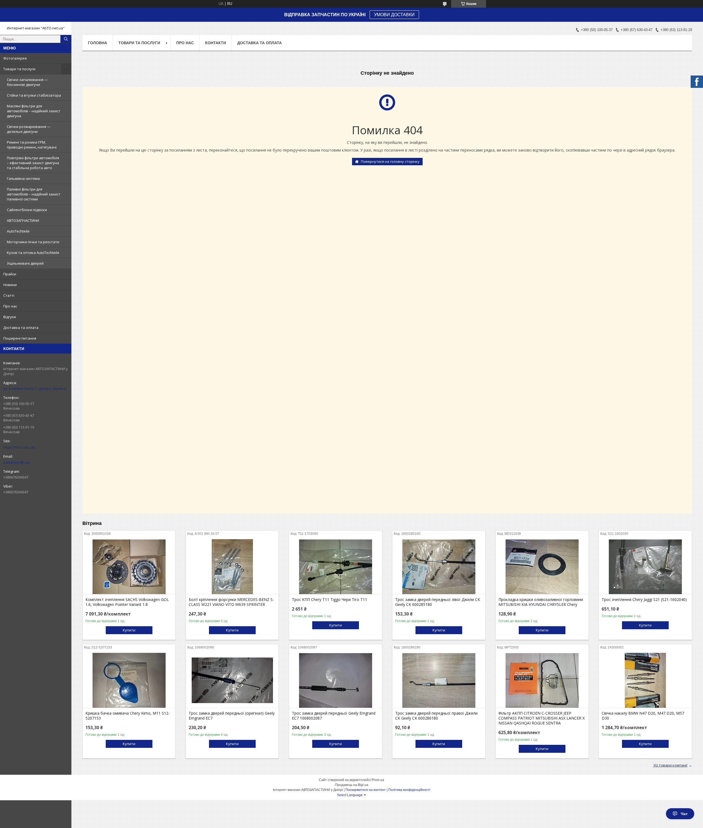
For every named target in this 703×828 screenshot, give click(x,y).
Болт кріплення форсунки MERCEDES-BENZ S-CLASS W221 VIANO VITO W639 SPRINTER (231, 602)
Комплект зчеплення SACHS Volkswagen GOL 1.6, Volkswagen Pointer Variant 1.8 (127, 602)
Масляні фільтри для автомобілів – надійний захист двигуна (33, 111)
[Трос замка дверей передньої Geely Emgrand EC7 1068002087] (335, 680)
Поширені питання (19, 338)
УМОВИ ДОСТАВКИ (394, 14)
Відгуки (9, 316)
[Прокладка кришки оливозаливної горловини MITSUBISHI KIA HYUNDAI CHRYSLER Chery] (542, 566)
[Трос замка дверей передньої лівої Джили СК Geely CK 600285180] (438, 566)
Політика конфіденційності (409, 790)
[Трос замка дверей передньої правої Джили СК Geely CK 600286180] (438, 680)
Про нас (10, 306)
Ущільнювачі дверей (25, 263)
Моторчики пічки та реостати (33, 241)
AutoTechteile (18, 231)
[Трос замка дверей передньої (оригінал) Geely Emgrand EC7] (232, 680)
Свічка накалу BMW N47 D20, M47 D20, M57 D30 (643, 716)
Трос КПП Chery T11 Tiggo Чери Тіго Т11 (329, 599)
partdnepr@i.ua (16, 462)
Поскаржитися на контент (365, 790)
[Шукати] (65, 39)
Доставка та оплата (20, 327)
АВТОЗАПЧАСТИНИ (23, 220)
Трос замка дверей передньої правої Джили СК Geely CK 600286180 (436, 716)
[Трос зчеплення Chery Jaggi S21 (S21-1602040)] (645, 566)
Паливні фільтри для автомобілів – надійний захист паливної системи (33, 194)
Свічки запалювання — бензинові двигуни (27, 82)
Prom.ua (378, 780)
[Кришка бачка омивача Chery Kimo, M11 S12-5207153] (129, 680)
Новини (10, 284)
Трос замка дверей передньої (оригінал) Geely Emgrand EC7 (232, 716)
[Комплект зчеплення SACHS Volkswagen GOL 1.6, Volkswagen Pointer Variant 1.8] (129, 566)
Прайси (9, 274)
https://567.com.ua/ (19, 447)
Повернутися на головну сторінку (390, 161)
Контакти (215, 43)
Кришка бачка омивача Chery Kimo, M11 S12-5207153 (127, 716)
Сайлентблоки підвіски (27, 209)
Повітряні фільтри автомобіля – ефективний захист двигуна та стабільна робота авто (33, 162)
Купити (129, 630)
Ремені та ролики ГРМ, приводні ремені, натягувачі (32, 145)
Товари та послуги (19, 68)
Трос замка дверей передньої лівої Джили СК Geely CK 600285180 (437, 602)
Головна (97, 43)
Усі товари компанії (670, 765)
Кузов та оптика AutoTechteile (33, 252)
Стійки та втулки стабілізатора (34, 95)
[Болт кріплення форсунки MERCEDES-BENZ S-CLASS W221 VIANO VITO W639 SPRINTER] (232, 566)
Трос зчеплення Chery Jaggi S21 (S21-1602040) (644, 599)
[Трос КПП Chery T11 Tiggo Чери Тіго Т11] (335, 566)
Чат (684, 814)
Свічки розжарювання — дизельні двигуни (29, 129)
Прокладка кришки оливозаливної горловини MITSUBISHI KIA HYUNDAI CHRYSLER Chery (540, 602)
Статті (8, 295)
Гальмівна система (23, 178)
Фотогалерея (15, 58)
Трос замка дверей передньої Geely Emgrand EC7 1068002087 (333, 716)
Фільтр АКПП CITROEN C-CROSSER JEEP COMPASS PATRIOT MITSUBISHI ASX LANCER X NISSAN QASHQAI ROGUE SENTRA (541, 718)
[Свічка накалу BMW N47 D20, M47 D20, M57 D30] (645, 680)
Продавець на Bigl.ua (351, 785)
